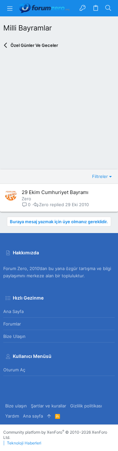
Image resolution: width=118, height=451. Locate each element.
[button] (9, 8)
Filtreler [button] (100, 176)
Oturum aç (14, 369)
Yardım (12, 416)
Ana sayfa (13, 311)
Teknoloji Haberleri (24, 443)
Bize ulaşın (14, 336)
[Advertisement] (59, 110)
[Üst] (49, 416)
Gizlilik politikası (86, 405)
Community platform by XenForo (55, 435)
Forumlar (12, 323)
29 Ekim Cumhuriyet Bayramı (55, 192)
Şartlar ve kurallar (48, 405)
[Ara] (108, 8)
